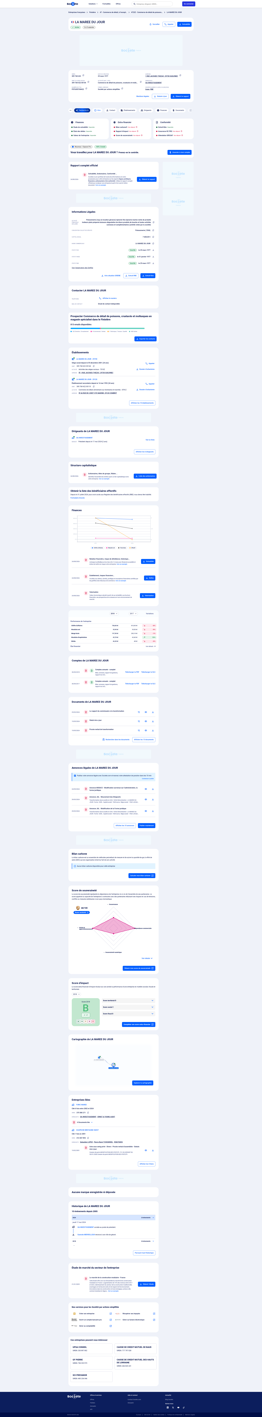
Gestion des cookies (158, 1414)
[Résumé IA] (138, 712)
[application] (113, 529)
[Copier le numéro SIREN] (83, 75)
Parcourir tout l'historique (144, 1253)
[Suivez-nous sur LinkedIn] (167, 1407)
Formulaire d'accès (78, 498)
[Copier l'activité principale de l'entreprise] (153, 222)
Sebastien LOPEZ (86, 1142)
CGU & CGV (147, 1414)
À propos (138, 1414)
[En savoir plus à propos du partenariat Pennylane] (154, 1320)
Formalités (106, 4)
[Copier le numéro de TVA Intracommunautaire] (86, 88)
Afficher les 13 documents (144, 740)
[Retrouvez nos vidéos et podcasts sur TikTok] (183, 1407)
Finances (163, 110)
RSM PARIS (118, 1142)
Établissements (129, 110)
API (91, 1409)
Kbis (99, 110)
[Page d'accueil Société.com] (72, 4)
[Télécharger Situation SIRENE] (153, 257)
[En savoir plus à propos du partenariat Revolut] (110, 1320)
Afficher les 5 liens (147, 1164)
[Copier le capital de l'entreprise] (153, 237)
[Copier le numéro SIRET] (88, 82)
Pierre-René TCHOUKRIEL (103, 1142)
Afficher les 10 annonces (125, 826)
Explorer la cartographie (143, 1083)
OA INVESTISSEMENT (153, 83)
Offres (118, 4)
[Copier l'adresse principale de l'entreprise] (180, 75)
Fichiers (92, 1403)
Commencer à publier (148, 778)
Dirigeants (147, 110)
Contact (112, 110)
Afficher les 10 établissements (142, 403)
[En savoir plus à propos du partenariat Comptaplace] (110, 1326)
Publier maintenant (147, 826)
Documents (180, 110)
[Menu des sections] (70, 110)
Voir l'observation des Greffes (82, 268)
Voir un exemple (100, 185)
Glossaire (131, 1403)
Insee (147, 89)
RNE (151, 89)
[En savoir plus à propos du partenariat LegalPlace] (110, 1313)
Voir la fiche (150, 440)
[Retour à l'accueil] (74, 1396)
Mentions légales (142, 96)
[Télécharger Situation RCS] (153, 250)
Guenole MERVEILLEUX (86, 1235)
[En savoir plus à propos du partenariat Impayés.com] (154, 1313)
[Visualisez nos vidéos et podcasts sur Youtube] (178, 1407)
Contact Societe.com (134, 1399)
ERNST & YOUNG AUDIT (106, 1117)
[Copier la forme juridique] (122, 88)
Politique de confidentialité (174, 1414)
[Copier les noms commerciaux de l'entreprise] (153, 244)
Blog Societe (169, 1399)
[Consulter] (145, 712)
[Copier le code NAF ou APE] (141, 82)
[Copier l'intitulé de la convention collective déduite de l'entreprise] (153, 230)
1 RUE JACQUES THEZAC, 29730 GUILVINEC (161, 76)
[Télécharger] (152, 712)
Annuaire (93, 1406)
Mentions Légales (190, 1414)
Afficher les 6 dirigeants (145, 452)
